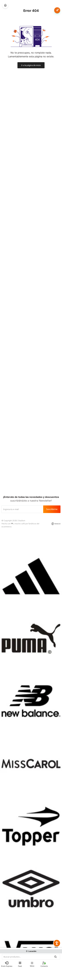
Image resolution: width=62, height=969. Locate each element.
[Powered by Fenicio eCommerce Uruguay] (55, 523)
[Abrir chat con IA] (57, 10)
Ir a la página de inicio (31, 65)
